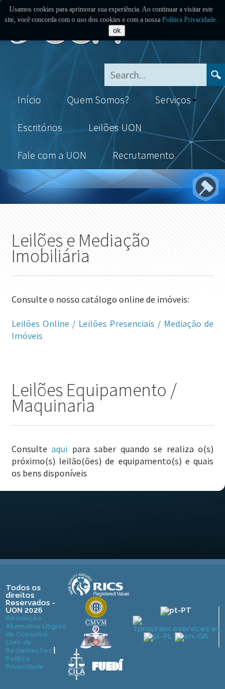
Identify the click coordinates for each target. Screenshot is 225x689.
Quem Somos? (98, 99)
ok (117, 31)
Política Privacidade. (189, 20)
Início (29, 99)
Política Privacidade (25, 663)
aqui (59, 449)
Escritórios (39, 127)
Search (216, 75)
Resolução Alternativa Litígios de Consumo (36, 626)
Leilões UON (115, 127)
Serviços (173, 99)
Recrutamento (143, 155)
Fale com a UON (52, 155)
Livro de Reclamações (29, 646)
